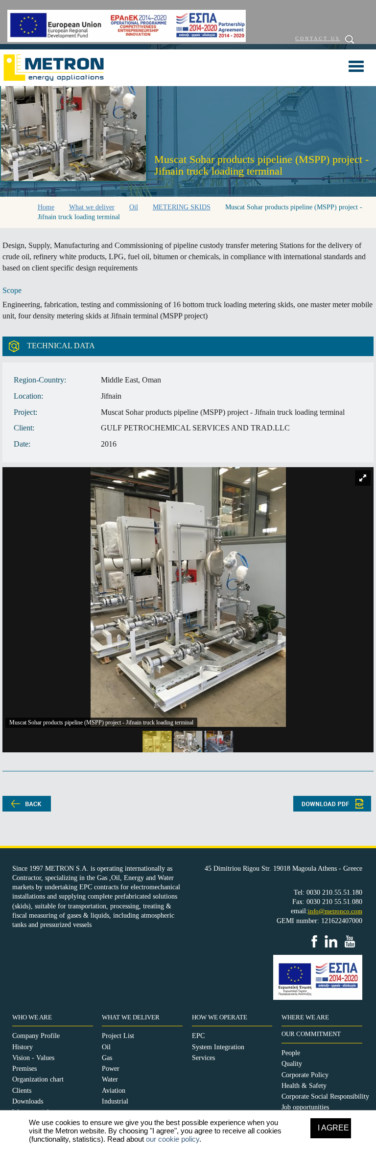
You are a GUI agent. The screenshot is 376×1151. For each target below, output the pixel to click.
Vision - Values (33, 1057)
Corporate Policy (305, 1075)
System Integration (218, 1047)
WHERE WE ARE (305, 1017)
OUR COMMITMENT (311, 1034)
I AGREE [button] (333, 1128)
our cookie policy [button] (172, 1139)
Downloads (27, 1101)
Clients (21, 1090)
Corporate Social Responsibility (325, 1096)
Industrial (115, 1101)
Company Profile (36, 1035)
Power (110, 1068)
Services (203, 1057)
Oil (106, 1047)
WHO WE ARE (32, 1017)
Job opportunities (305, 1107)
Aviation (113, 1090)
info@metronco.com (335, 911)
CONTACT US (317, 38)
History (22, 1047)
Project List (118, 1035)
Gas (107, 1057)
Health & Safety (304, 1085)
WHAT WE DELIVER (131, 1017)
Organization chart (38, 1079)
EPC (198, 1035)
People (291, 1053)
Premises (24, 1068)
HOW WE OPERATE (219, 1017)
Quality (292, 1063)
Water (110, 1079)
